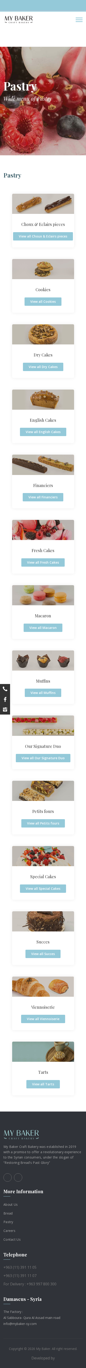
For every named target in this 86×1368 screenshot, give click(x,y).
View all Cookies (43, 301)
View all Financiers (43, 497)
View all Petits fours (43, 823)
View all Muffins (43, 692)
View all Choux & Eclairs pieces (43, 236)
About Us (10, 1204)
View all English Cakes (43, 432)
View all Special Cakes (43, 888)
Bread (8, 1213)
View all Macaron (43, 627)
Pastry (8, 1222)
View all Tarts (43, 1084)
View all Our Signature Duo (43, 758)
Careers (9, 1230)
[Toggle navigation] (79, 20)
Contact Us (12, 1239)
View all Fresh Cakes (43, 562)
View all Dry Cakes (43, 367)
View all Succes (43, 954)
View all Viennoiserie (43, 1019)
